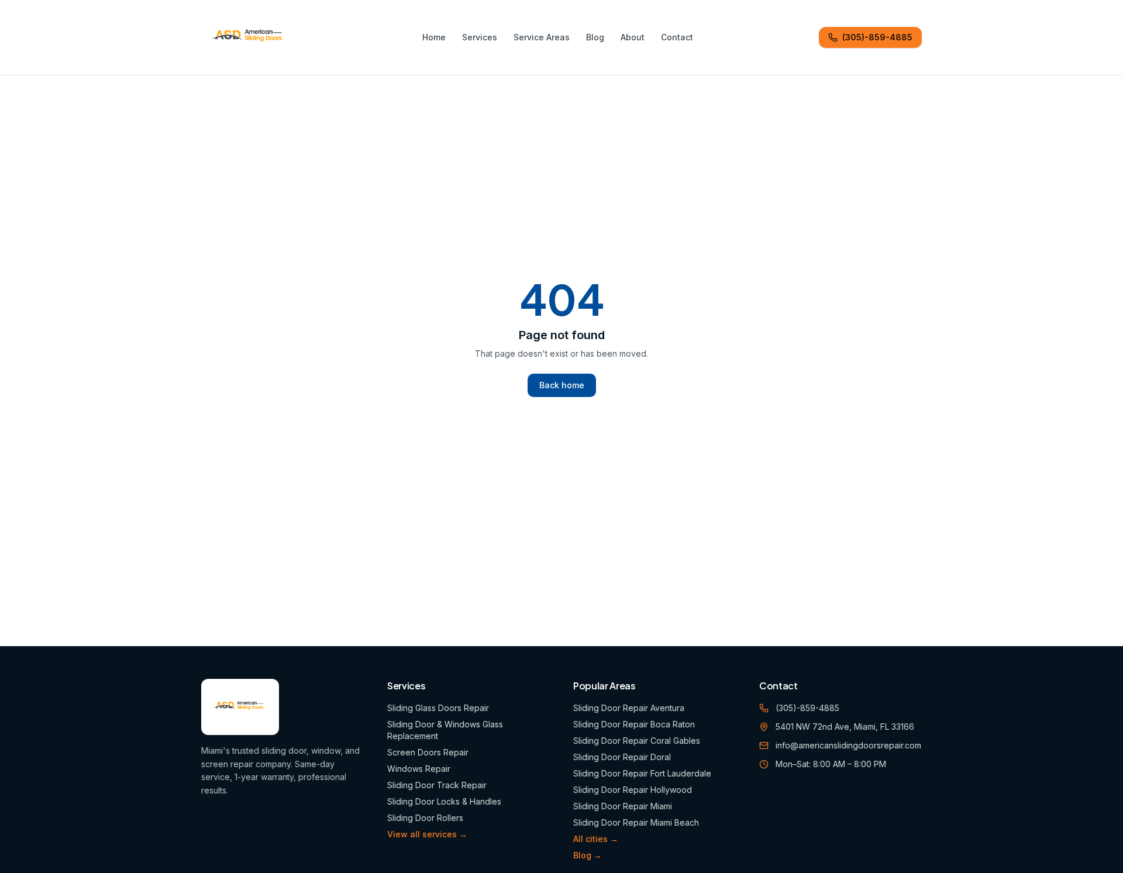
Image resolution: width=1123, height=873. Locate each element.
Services (479, 37)
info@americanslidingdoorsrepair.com (848, 745)
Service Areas (542, 37)
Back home (561, 385)
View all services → (427, 834)
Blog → (587, 855)
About (633, 37)
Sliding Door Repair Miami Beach (636, 822)
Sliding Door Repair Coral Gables (636, 741)
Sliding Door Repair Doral (622, 757)
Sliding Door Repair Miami (622, 806)
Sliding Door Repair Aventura (628, 708)
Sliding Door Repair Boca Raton (634, 724)
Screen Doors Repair (428, 752)
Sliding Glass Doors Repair (438, 708)
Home (434, 37)
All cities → (595, 839)
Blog (595, 37)
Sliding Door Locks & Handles (444, 801)
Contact (677, 37)
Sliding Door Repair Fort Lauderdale (642, 773)
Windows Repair (418, 769)
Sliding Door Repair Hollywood (632, 790)
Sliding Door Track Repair (437, 785)
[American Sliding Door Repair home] (249, 37)
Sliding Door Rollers (425, 818)
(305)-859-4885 (877, 37)
